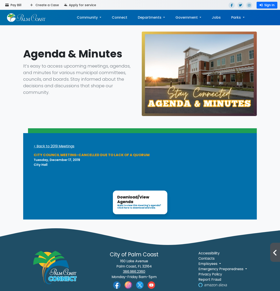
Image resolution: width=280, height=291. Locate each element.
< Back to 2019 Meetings (54, 146)
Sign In (269, 5)
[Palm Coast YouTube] (151, 284)
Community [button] (88, 17)
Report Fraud (209, 279)
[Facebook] (232, 5)
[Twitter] (240, 5)
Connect (119, 17)
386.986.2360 (134, 271)
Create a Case (47, 5)
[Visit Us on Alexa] (212, 284)
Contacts (206, 258)
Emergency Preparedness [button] (221, 268)
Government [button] (187, 17)
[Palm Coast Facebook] (116, 284)
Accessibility (209, 253)
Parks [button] (236, 17)
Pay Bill (15, 5)
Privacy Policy (210, 274)
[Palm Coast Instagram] (128, 284)
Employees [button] (208, 263)
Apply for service (82, 5)
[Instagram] (249, 5)
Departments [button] (150, 17)
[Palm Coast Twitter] (139, 284)
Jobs (216, 17)
